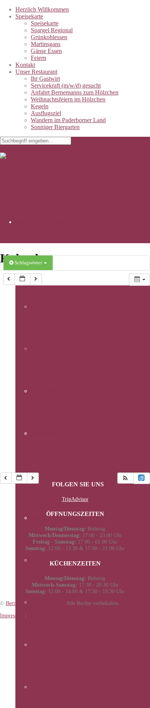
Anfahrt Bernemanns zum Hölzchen (74, 92)
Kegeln (39, 106)
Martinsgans (45, 44)
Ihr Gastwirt (45, 78)
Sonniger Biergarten (55, 127)
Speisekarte (29, 16)
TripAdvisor (75, 499)
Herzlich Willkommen (42, 9)
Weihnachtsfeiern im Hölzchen (68, 99)
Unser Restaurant (36, 71)
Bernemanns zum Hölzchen (35, 603)
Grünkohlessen (49, 37)
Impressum (12, 615)
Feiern (38, 58)
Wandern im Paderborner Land (68, 120)
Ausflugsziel (46, 113)
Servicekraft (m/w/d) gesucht (66, 85)
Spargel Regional (52, 30)
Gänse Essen (46, 51)
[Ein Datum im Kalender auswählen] (22, 279)
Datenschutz (41, 615)
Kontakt (25, 64)
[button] (125, 478)
